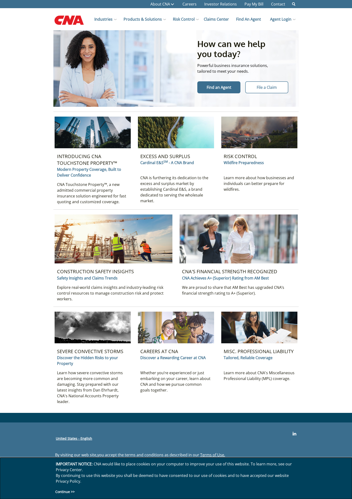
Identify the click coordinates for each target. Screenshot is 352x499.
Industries (103, 19)
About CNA (160, 4)
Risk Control (184, 19)
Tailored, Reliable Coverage (248, 357)
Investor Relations (220, 4)
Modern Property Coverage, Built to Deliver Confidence (89, 172)
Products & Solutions (143, 19)
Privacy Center (69, 469)
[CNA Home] (73, 22)
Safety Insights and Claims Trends (87, 278)
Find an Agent (248, 19)
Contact (278, 4)
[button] (294, 4)
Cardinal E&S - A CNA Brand (167, 162)
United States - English (74, 438)
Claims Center (216, 19)
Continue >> (65, 492)
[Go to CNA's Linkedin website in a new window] (294, 434)
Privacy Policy (68, 481)
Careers (189, 4)
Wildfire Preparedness (244, 162)
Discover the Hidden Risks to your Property (87, 360)
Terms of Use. (212, 454)
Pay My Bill (253, 4)
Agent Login (280, 19)
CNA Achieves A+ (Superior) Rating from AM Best (225, 278)
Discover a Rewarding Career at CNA (173, 357)
